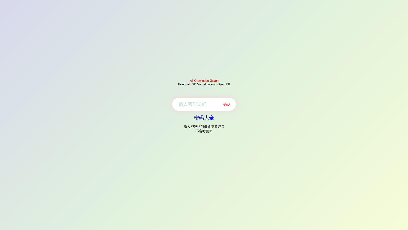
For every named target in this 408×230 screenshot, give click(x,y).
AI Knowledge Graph (204, 80)
